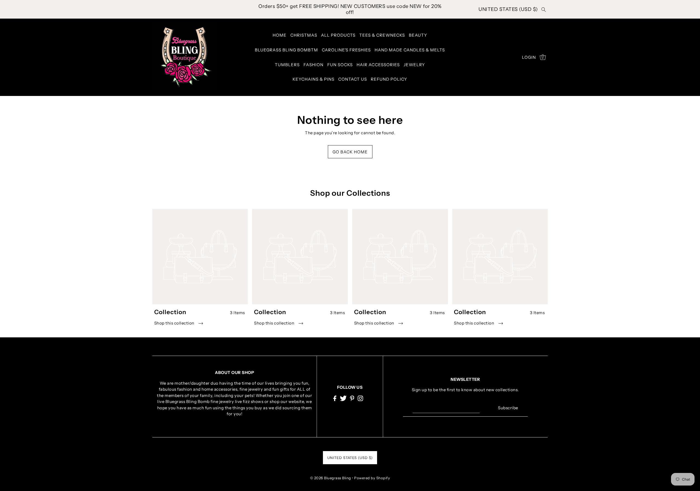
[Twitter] (343, 398)
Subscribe (508, 407)
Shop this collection (175, 323)
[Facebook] (334, 398)
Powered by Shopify (372, 478)
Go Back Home (350, 151)
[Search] (544, 9)
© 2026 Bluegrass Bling (330, 478)
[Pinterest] (352, 398)
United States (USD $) (508, 9)
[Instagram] (360, 398)
